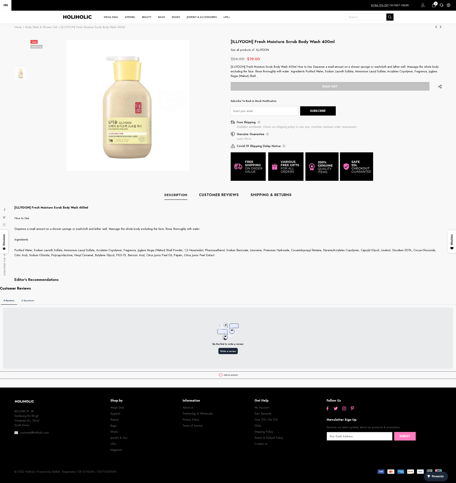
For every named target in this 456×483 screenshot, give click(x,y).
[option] (127, 105)
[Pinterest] (352, 408)
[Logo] (77, 17)
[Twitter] (336, 408)
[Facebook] (327, 408)
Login (422, 6)
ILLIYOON (262, 50)
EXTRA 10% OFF (380, 5)
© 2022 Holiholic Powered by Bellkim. (38, 472)
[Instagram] (344, 408)
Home (18, 27)
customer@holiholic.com (34, 433)
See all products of (242, 50)
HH (6, 5)
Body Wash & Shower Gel (41, 27)
